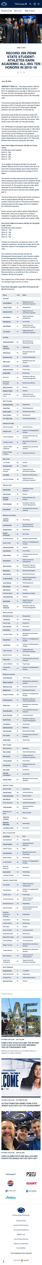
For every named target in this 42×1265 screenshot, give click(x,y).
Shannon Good (7, 357)
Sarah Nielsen (7, 574)
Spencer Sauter (7, 981)
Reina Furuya (6, 352)
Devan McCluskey (8, 795)
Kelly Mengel (6, 799)
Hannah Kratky (7, 792)
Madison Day (7, 690)
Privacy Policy (21, 1220)
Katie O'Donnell (7, 715)
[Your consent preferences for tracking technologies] (4, 1261)
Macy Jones (6, 361)
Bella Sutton (7, 590)
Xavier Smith (6, 872)
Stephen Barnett (8, 404)
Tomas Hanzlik (7, 760)
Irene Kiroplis (7, 560)
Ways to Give (29, 11)
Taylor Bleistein (7, 677)
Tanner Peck (6, 645)
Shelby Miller (6, 373)
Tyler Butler (6, 619)
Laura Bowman (7, 525)
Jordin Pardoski (7, 578)
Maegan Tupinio (7, 390)
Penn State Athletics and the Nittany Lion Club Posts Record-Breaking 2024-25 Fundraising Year (20, 1045)
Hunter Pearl (6, 639)
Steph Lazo (6, 705)
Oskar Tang (9, 418)
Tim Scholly (6, 331)
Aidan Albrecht (7, 970)
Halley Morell (6, 509)
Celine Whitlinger (8, 596)
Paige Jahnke (7, 555)
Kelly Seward (6, 586)
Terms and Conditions (21, 1230)
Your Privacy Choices (21, 1239)
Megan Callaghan (8, 682)
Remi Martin (6, 570)
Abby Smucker (7, 731)
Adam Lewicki (7, 411)
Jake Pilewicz (7, 326)
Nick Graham (6, 317)
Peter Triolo (6, 659)
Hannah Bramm (7, 529)
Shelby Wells (6, 740)
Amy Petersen (7, 583)
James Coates (7, 307)
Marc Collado (7, 751)
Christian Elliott (7, 466)
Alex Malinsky (7, 321)
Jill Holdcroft (7, 550)
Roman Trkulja (7, 779)
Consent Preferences (21, 1225)
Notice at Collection (21, 1244)
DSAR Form (21, 1234)
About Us (17, 11)
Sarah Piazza (7, 719)
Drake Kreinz (6, 630)
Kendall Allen (6, 489)
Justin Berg (6, 836)
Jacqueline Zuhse (8, 828)
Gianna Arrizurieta (8, 342)
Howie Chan (6, 408)
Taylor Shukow (7, 807)
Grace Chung (7, 494)
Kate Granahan (7, 504)
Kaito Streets (7, 415)
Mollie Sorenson (8, 387)
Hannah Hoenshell (8, 547)
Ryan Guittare (7, 626)
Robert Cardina (7, 844)
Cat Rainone (6, 724)
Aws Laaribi (6, 769)
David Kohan (6, 765)
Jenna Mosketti (7, 710)
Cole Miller (6, 475)
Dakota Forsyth (7, 311)
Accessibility (21, 1248)
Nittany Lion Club (7, 1039)
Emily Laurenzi (7, 566)
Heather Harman (7, 700)
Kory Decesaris (7, 853)
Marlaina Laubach (8, 369)
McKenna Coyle (7, 686)
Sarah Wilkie (6, 601)
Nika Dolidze (6, 756)
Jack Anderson (7, 303)
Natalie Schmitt (8, 727)
